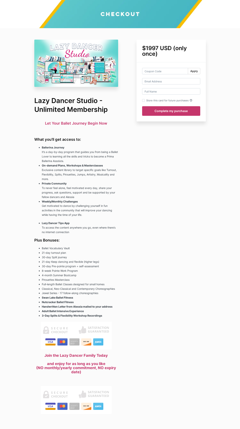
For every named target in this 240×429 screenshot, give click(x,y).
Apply (194, 71)
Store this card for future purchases (169, 100)
